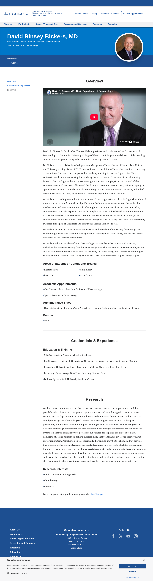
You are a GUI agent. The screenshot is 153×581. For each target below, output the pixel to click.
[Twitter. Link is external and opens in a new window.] (121, 536)
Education (15, 552)
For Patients (16, 534)
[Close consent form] (144, 560)
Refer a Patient (81, 14)
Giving (94, 14)
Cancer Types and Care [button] (47, 24)
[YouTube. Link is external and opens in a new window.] (128, 536)
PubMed (15, 63)
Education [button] (112, 24)
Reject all (132, 571)
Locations (104, 14)
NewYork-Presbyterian (76, 516)
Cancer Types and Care (22, 539)
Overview (11, 81)
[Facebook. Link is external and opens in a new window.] (113, 536)
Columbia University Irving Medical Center (76, 3)
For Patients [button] (24, 24)
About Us (15, 530)
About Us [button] (8, 24)
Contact (115, 14)
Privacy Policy (131, 577)
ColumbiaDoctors (111, 515)
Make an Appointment (133, 14)
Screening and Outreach (22, 543)
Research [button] (97, 24)
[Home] (33, 14)
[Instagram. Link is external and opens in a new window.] (136, 536)
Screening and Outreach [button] (75, 24)
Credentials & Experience (18, 86)
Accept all (132, 566)
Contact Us (15, 557)
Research (11, 90)
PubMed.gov (98, 494)
